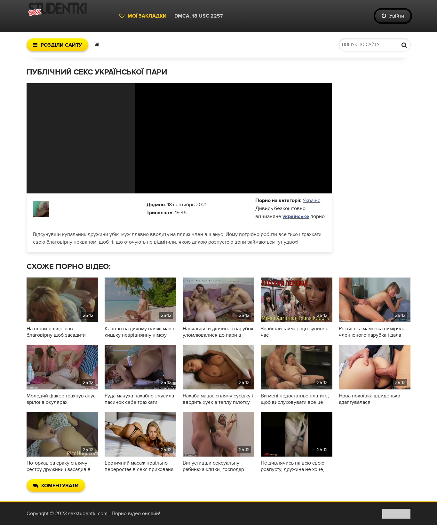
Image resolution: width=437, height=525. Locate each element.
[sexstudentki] (70, 16)
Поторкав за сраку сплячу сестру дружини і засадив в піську (59, 466)
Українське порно (323, 200)
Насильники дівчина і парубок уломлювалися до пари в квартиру (218, 331)
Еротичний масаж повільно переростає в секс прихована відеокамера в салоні (139, 466)
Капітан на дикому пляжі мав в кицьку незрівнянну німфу (140, 331)
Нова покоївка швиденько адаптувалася (369, 399)
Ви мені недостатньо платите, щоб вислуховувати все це (295, 399)
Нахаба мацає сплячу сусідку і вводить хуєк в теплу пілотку (218, 399)
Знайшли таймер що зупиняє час (294, 331)
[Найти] (404, 44)
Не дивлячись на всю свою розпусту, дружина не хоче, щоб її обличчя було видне (292, 466)
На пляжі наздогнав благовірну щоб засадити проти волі (56, 331)
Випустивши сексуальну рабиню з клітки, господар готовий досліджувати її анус (216, 466)
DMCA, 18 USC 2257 (198, 16)
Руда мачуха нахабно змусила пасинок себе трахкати (139, 399)
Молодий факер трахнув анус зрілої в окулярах (61, 399)
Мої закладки (147, 16)
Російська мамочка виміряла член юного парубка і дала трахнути (372, 331)
